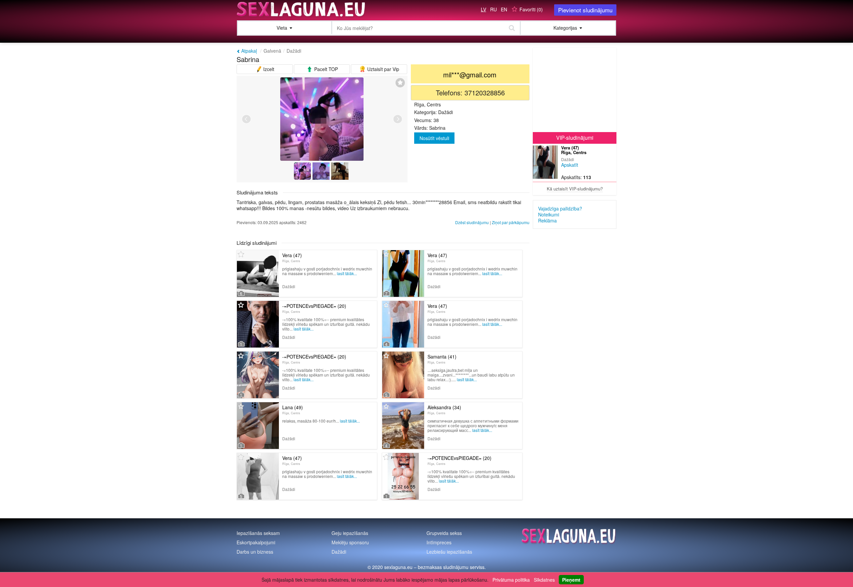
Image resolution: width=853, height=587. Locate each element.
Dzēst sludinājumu (472, 222)
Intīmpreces (438, 542)
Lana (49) (292, 409)
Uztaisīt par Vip (382, 69)
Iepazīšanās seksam (258, 533)
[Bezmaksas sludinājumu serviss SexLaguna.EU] (302, 9)
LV (483, 9)
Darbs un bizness (255, 551)
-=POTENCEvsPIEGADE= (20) (314, 308)
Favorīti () (531, 9)
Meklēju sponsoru (350, 542)
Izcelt (268, 69)
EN (504, 9)
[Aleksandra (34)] (403, 425)
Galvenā (272, 50)
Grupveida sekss (444, 533)
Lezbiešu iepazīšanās (449, 551)
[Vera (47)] (258, 273)
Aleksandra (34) (444, 409)
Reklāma (547, 220)
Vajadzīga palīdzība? (560, 208)
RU (493, 9)
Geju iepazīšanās (350, 533)
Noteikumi (548, 214)
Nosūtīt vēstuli (434, 138)
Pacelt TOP (325, 69)
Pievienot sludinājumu (585, 10)
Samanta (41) (441, 359)
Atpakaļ (248, 50)
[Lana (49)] (258, 425)
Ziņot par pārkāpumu (510, 222)
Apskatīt (569, 164)
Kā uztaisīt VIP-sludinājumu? (575, 188)
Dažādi (294, 50)
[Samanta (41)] (403, 375)
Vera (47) (292, 257)
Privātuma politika (511, 579)
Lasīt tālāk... (347, 273)
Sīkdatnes (544, 579)
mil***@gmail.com (469, 74)
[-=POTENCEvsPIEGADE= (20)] (258, 324)
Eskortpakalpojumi (256, 542)
